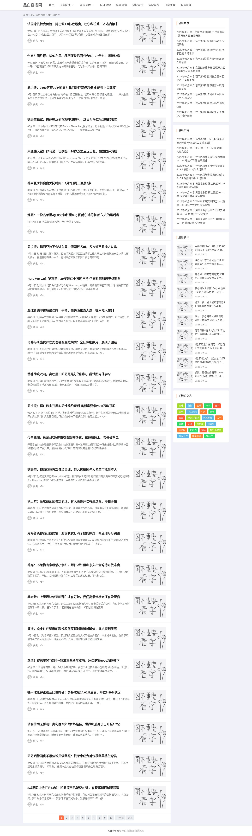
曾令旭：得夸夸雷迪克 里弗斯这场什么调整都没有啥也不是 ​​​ (209, 278)
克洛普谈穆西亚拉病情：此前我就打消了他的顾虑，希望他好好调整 (73, 533)
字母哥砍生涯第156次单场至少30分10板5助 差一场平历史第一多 (210, 292)
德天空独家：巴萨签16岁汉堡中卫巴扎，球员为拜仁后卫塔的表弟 (72, 119)
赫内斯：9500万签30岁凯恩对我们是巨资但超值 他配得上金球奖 (71, 87)
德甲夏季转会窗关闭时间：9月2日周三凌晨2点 (59, 183)
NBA (208, 405)
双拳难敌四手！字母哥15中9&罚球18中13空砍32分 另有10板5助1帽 (210, 250)
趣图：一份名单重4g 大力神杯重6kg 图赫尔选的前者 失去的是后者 (73, 215)
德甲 (212, 411)
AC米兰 (209, 436)
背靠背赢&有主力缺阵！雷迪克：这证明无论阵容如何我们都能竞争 (210, 334)
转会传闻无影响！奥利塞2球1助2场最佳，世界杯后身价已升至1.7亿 (73, 724)
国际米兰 (183, 436)
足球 (181, 405)
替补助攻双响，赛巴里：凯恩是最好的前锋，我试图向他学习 (69, 374)
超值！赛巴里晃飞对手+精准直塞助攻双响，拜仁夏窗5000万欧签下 (73, 660)
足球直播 (64, 5)
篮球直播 (85, 5)
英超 (190, 405)
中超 (203, 411)
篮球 (199, 405)
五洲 (190, 424)
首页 (51, 5)
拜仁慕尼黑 (215, 430)
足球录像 (105, 5)
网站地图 (139, 830)
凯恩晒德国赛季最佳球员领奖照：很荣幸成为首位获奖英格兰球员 (72, 756)
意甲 (181, 411)
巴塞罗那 (207, 417)
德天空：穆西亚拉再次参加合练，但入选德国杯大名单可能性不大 (72, 469)
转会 (181, 417)
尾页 (130, 817)
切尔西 (193, 430)
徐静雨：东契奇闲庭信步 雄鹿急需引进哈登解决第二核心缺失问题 (209, 264)
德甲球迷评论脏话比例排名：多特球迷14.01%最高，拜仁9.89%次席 (74, 692)
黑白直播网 (32, 5)
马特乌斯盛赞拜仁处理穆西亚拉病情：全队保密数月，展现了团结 (72, 342)
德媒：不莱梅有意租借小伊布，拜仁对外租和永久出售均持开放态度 (73, 565)
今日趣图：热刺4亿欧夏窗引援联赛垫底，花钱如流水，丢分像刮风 (73, 438)
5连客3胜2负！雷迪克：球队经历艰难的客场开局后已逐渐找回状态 (210, 362)
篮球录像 (121, 5)
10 (111, 817)
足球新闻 (169, 5)
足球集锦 (137, 5)
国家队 (182, 430)
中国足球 (192, 411)
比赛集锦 (196, 436)
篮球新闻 (186, 5)
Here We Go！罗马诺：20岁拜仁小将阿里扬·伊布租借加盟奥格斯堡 (73, 278)
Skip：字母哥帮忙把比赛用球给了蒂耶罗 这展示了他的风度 (209, 320)
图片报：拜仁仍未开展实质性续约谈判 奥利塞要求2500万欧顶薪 (71, 406)
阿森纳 (211, 424)
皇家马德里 (193, 417)
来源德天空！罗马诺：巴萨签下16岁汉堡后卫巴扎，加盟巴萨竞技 (72, 151)
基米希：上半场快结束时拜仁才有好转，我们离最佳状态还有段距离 (73, 597)
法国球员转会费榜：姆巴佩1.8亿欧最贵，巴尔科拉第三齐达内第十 (72, 24)
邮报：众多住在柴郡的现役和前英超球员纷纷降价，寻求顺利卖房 (72, 629)
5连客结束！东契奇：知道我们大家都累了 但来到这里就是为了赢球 (210, 348)
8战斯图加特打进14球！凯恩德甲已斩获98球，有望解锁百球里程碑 (73, 788)
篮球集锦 (153, 5)
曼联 (181, 424)
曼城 (203, 430)
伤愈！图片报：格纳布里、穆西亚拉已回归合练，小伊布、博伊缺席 (73, 56)
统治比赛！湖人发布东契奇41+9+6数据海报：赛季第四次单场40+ (210, 306)
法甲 (219, 417)
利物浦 (200, 424)
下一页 (120, 817)
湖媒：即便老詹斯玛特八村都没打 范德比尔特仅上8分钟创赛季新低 (209, 376)
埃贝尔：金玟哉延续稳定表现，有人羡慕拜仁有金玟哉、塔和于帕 (72, 501)
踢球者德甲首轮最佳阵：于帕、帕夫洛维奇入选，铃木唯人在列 (70, 310)
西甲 (217, 405)
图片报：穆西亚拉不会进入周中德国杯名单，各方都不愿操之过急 (72, 247)
